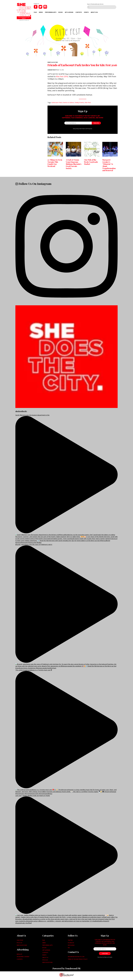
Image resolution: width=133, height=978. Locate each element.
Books (60, 12)
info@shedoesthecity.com (76, 956)
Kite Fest (88, 102)
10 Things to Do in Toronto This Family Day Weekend (55, 163)
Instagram (71, 945)
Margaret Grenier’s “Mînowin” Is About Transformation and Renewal (109, 165)
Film (35, 12)
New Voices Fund (22, 945)
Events (86, 12)
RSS (69, 947)
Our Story (20, 940)
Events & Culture (53, 62)
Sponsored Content (23, 956)
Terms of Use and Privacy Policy (78, 959)
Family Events (79, 102)
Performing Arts (50, 12)
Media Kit (19, 954)
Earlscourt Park (57, 102)
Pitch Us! (19, 943)
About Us (94, 12)
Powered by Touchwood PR (66, 968)
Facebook (71, 943)
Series (41, 12)
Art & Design (69, 12)
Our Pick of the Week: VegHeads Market (91, 162)
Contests (78, 12)
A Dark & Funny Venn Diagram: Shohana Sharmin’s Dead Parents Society (73, 164)
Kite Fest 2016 (62, 76)
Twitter (70, 940)
